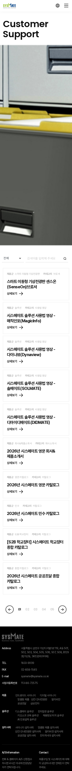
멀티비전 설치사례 (54, 731)
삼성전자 (35, 703)
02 (27, 609)
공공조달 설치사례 (26, 735)
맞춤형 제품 (23, 699)
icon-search (65, 258)
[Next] (62, 609)
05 (52, 609)
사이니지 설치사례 (24, 727)
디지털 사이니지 (48, 695)
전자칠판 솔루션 (46, 711)
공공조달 (21, 703)
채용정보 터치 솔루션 (53, 715)
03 (35, 609)
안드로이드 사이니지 (25, 695)
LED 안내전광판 (39, 699)
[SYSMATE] (9, 6)
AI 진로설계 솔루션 (26, 719)
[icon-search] (47, 258)
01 (19, 609)
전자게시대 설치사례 (50, 735)
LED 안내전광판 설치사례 (28, 731)
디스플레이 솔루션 (24, 711)
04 (44, 609)
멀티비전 (55, 699)
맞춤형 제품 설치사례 (48, 727)
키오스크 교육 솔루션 (27, 715)
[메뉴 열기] (66, 5)
